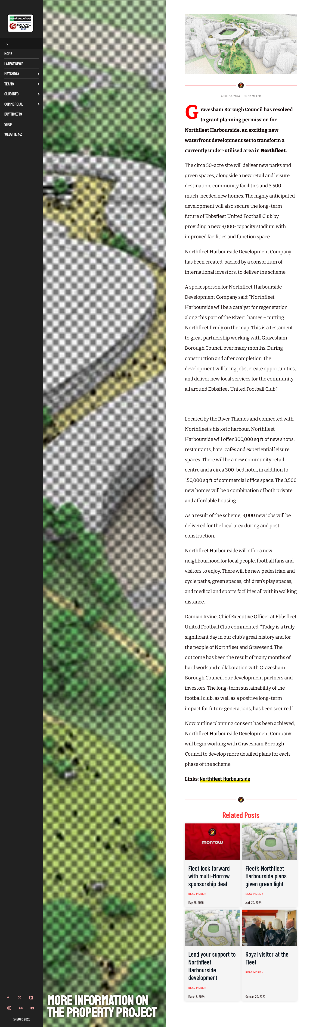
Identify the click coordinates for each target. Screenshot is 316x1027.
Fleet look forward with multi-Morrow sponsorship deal (209, 876)
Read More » (197, 894)
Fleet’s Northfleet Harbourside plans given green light (266, 876)
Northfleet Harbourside (225, 779)
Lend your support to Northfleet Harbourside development (212, 965)
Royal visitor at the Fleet (266, 958)
